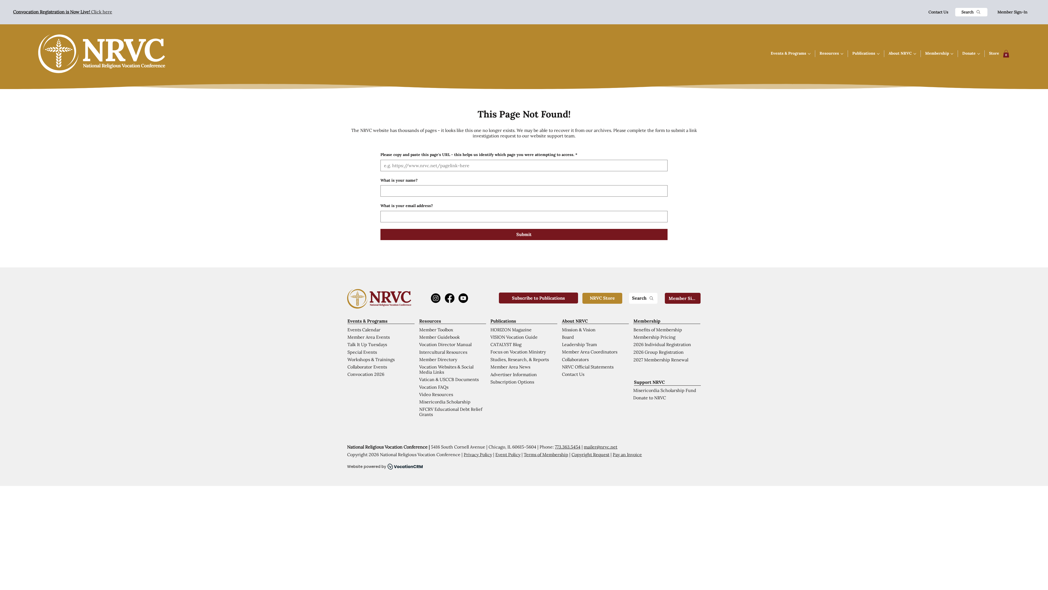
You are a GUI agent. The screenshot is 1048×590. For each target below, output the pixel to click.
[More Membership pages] (952, 53)
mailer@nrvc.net (600, 447)
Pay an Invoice (627, 454)
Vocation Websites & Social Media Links (446, 369)
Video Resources (436, 394)
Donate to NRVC (649, 397)
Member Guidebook (439, 337)
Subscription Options (512, 382)
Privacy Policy (478, 454)
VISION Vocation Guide (514, 337)
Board (568, 337)
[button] (1006, 53)
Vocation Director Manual (445, 344)
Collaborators (575, 359)
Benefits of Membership (657, 329)
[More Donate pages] (978, 53)
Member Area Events (368, 337)
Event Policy (507, 454)
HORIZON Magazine (511, 329)
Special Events (362, 352)
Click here (62, 11)
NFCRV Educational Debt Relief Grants (450, 411)
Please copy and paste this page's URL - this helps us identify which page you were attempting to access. (478, 154)
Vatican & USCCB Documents (449, 379)
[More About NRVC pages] (914, 53)
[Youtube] (463, 298)
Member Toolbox (436, 329)
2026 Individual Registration (662, 344)
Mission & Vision (579, 329)
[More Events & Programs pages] (809, 53)
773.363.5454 (567, 447)
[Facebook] (449, 298)
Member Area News (510, 367)
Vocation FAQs (433, 387)
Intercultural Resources (443, 352)
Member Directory (438, 359)
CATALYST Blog (506, 344)
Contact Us (938, 12)
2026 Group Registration (658, 352)
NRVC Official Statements (588, 367)
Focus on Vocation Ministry (518, 352)
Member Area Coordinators (589, 352)
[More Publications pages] (878, 53)
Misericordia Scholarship (445, 402)
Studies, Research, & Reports (519, 359)
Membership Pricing (654, 337)
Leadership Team (579, 344)
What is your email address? (406, 205)
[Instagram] (435, 298)
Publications (503, 321)
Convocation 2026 (365, 374)
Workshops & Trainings (371, 359)
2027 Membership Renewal (660, 359)
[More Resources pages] (842, 53)
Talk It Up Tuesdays (367, 344)
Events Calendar (363, 329)
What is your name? (399, 180)
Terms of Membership (546, 454)
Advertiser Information (513, 374)
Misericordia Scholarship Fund (664, 390)
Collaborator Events (367, 367)
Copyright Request (590, 454)
